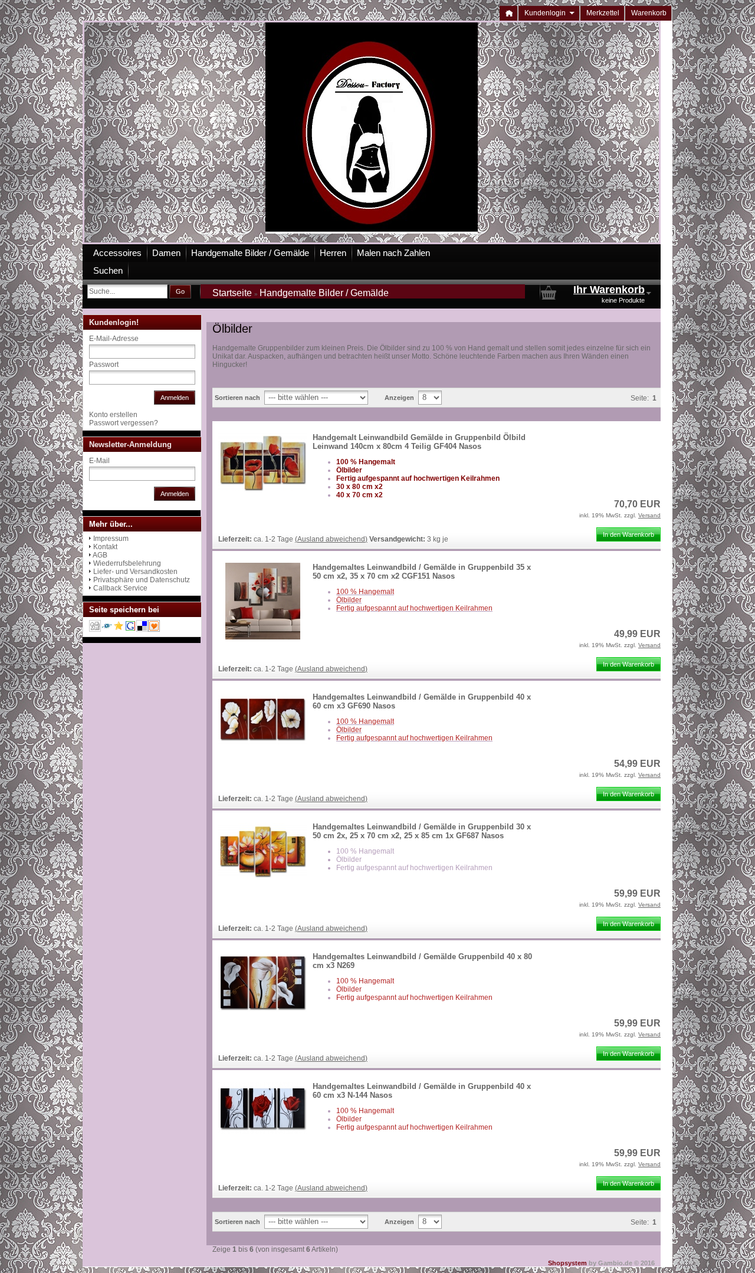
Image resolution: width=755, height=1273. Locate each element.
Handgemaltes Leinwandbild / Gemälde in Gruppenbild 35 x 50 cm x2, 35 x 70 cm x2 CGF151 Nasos (422, 571)
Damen (166, 253)
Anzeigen (399, 397)
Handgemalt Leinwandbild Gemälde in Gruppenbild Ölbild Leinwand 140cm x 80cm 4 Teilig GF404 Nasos (419, 442)
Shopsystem (567, 1263)
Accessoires (117, 253)
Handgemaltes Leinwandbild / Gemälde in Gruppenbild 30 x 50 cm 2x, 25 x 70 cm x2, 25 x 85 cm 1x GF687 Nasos (422, 831)
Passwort (104, 364)
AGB (100, 555)
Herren (333, 253)
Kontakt (105, 547)
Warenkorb (649, 13)
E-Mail (99, 461)
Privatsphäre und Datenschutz (141, 580)
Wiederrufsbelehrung (127, 563)
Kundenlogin (549, 13)
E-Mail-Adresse (114, 338)
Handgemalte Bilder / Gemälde (250, 253)
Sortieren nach (237, 397)
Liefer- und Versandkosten (135, 571)
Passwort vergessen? (123, 423)
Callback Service (120, 588)
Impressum (111, 538)
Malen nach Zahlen (393, 253)
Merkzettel (602, 13)
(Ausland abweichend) (331, 539)
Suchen (108, 270)
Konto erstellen (113, 415)
